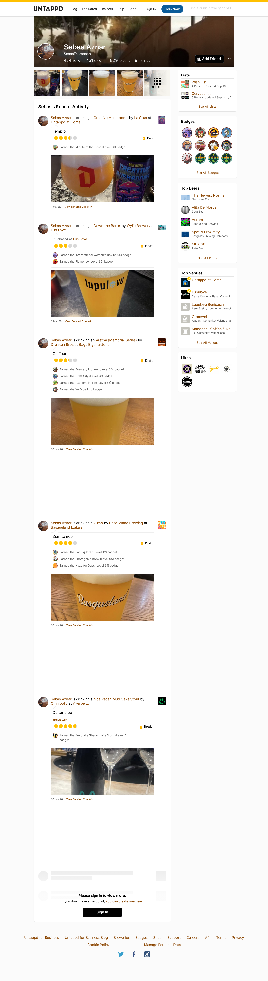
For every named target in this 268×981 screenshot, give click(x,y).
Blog (73, 9)
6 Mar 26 (56, 321)
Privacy (238, 937)
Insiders (107, 9)
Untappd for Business (41, 937)
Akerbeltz (81, 703)
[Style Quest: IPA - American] (200, 158)
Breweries (122, 937)
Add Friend (211, 59)
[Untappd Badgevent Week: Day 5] (227, 133)
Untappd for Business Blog (86, 937)
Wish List (199, 82)
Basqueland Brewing (126, 523)
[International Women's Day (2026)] (187, 133)
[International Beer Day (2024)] (227, 145)
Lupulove (58, 230)
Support (174, 937)
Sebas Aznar (61, 118)
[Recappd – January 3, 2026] (213, 133)
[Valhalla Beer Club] (187, 369)
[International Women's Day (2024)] (187, 158)
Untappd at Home (65, 122)
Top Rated (89, 9)
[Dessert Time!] (200, 145)
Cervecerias (201, 93)
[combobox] (211, 8)
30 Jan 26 (57, 449)
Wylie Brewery (138, 226)
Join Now (172, 9)
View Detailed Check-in (78, 207)
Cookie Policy (98, 945)
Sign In (151, 9)
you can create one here (124, 901)
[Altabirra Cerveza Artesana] (187, 382)
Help (120, 9)
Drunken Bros (62, 344)
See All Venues (207, 343)
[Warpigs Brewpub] (200, 369)
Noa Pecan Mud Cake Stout (116, 699)
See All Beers (207, 258)
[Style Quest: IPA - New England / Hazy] (227, 158)
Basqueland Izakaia (67, 527)
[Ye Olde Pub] (200, 133)
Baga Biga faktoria (94, 344)
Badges (141, 937)
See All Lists (207, 106)
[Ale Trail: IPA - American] (187, 145)
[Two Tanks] (227, 369)
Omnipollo (59, 703)
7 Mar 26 (56, 207)
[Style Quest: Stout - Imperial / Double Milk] (213, 158)
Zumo (98, 523)
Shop (132, 9)
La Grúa (140, 118)
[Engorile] (213, 369)
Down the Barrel (107, 226)
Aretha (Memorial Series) (116, 340)
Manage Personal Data (162, 945)
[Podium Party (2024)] (213, 145)
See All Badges (207, 173)
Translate (60, 720)
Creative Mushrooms (111, 118)
